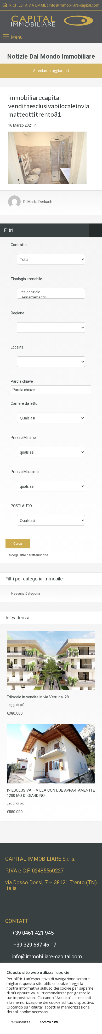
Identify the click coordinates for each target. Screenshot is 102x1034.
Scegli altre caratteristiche (28, 555)
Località (17, 347)
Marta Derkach (39, 201)
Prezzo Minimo (23, 437)
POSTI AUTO (21, 506)
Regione (17, 313)
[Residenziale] (51, 292)
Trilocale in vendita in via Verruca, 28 (38, 697)
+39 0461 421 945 (33, 933)
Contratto (19, 245)
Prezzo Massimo (25, 472)
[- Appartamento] (51, 297)
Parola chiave (22, 381)
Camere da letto (24, 403)
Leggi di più (16, 705)
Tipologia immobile (26, 279)
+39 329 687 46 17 (34, 945)
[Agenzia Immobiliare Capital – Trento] (51, 22)
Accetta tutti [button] (48, 1022)
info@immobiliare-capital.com (74, 5)
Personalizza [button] (20, 1022)
